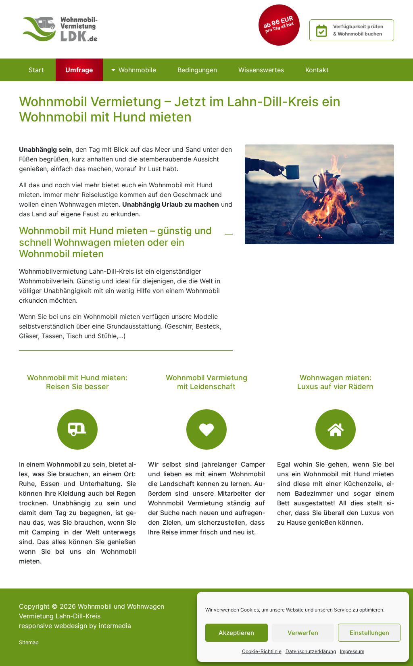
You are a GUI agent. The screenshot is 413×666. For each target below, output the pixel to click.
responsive (35, 626)
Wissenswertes (261, 70)
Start (36, 70)
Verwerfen (303, 633)
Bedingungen (197, 70)
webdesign (70, 626)
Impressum (352, 651)
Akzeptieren (236, 633)
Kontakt (317, 70)
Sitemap (29, 642)
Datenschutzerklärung (311, 651)
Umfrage (79, 70)
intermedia (115, 626)
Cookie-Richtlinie (262, 651)
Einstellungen (369, 633)
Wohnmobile (137, 70)
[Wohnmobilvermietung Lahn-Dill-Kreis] (61, 29)
